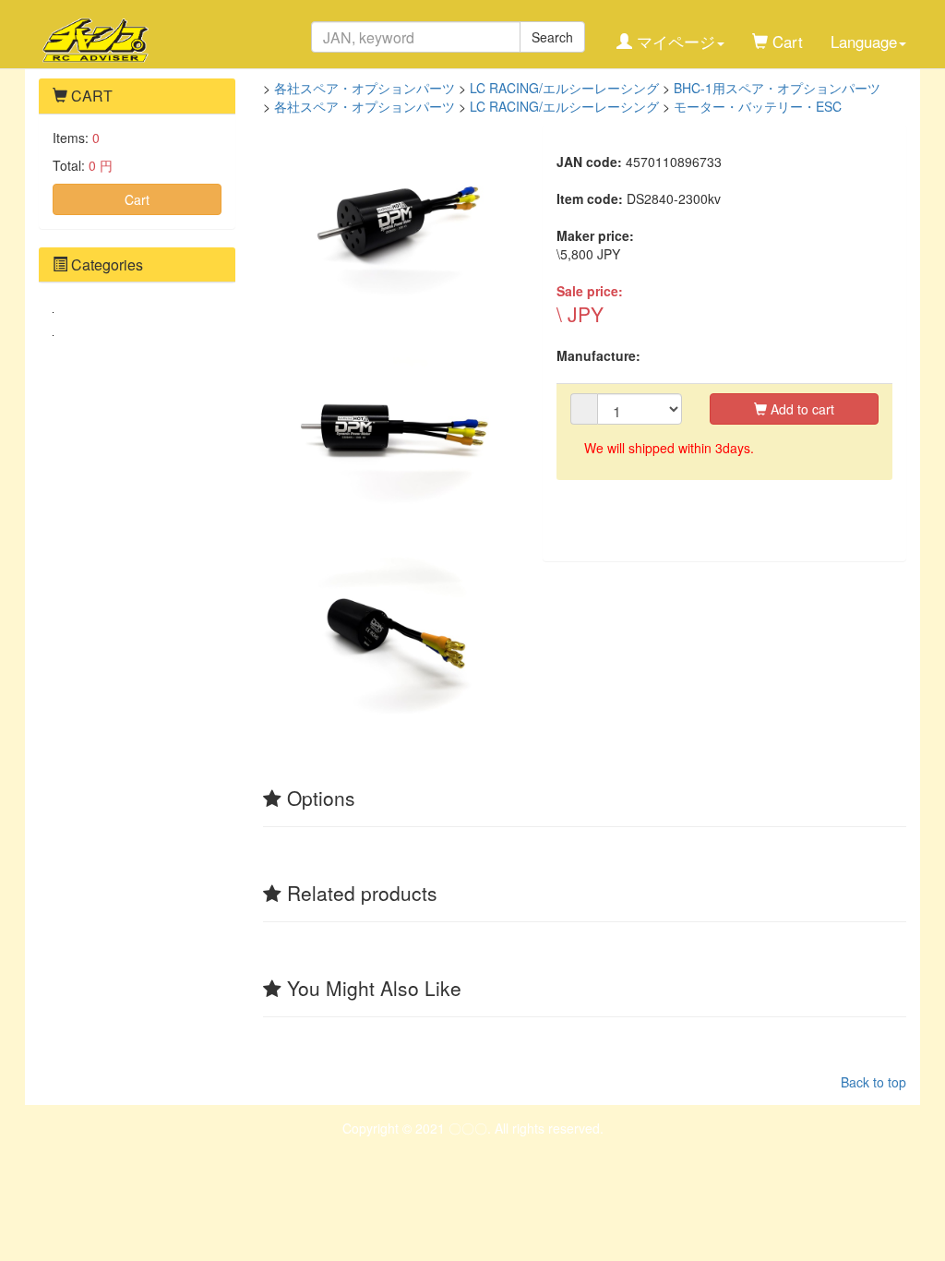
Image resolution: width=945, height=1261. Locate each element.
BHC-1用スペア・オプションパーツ (777, 87)
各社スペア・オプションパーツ (364, 87)
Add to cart (800, 409)
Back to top (873, 1082)
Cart (137, 199)
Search (552, 37)
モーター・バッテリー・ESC (758, 106)
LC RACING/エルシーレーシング (564, 87)
